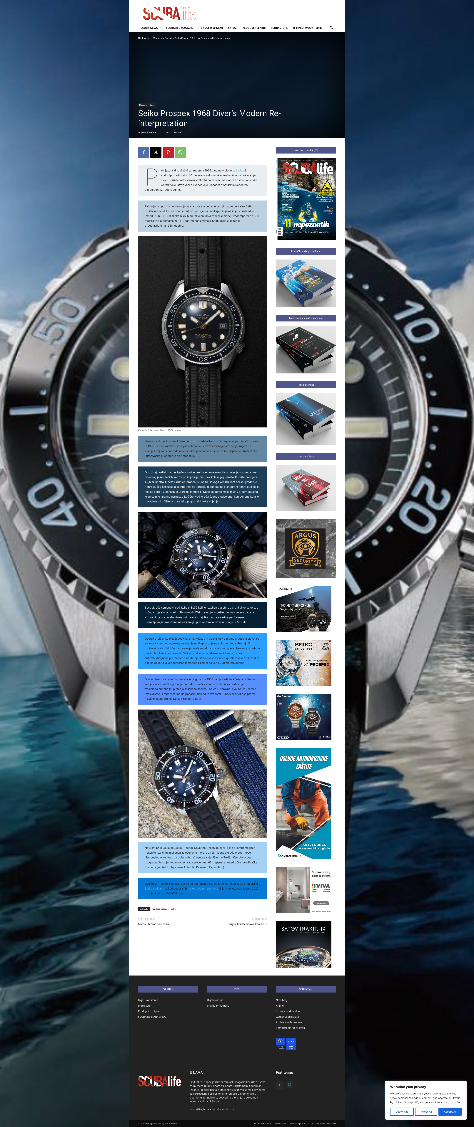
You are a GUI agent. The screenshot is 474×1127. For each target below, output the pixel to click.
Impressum (145, 1005)
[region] (426, 1100)
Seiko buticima (154, 888)
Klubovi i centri (254, 28)
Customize (401, 1111)
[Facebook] (143, 152)
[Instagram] (289, 1084)
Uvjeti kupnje (215, 1000)
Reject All (426, 1111)
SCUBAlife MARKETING (152, 1016)
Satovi (232, 28)
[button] (331, 28)
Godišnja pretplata (287, 1016)
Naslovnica (143, 38)
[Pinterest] (168, 152)
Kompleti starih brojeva (290, 1028)
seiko (173, 908)
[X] (155, 152)
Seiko (239, 170)
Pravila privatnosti (218, 1005)
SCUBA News (149, 28)
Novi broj (281, 1000)
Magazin (157, 38)
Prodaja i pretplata (149, 1011)
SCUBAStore (279, 28)
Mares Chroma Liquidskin (153, 924)
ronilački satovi (159, 908)
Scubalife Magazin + (181, 28)
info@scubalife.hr (223, 1109)
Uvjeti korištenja (148, 1000)
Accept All (450, 1111)
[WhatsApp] (180, 152)
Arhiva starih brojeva (289, 1022)
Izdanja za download (288, 1011)
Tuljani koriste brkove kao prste (248, 924)
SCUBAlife (151, 132)
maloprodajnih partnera (203, 888)
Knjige (280, 1005)
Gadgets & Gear (212, 28)
